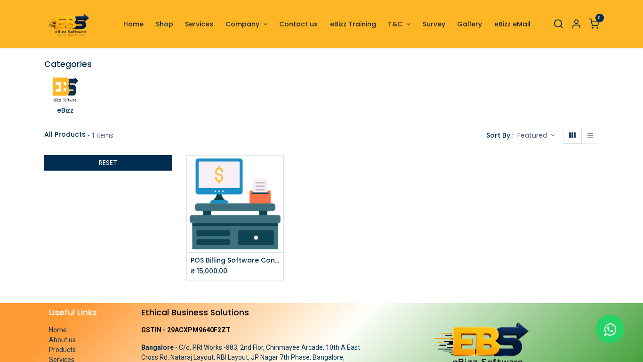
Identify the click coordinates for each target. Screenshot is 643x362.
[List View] (590, 136)
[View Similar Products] (277, 213)
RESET (108, 162)
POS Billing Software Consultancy (235, 260)
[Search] (558, 24)
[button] (536, 136)
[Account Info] (576, 24)
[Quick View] (277, 170)
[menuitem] (133, 24)
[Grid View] (572, 136)
